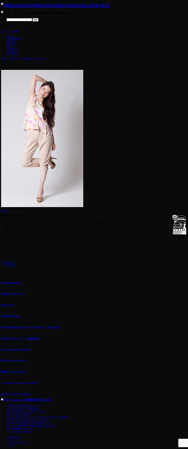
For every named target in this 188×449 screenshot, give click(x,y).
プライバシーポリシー (18, 442)
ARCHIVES (12, 53)
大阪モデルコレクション (34, 58)
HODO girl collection (11, 283)
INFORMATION (14, 39)
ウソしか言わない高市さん (20, 431)
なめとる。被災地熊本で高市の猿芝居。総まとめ (31, 426)
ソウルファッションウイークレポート (20, 383)
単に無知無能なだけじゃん (20, 428)
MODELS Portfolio (11, 316)
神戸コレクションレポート (14, 360)
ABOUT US (12, 48)
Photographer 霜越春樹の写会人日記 (30, 399)
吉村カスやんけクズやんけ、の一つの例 (26, 420)
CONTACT (12, 51)
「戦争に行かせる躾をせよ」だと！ (24, 405)
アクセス (11, 445)
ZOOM (4, 211)
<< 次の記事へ (9, 265)
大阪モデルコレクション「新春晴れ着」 (21, 338)
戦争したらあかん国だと (19, 414)
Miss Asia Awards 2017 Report (15, 349)
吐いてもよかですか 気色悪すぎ (23, 408)
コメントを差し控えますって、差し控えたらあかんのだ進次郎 (37, 417)
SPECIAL (11, 44)
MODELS (11, 41)
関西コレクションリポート (14, 372)
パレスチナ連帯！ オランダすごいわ (26, 411)
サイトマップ (13, 439)
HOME (10, 36)
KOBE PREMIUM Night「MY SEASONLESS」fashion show (30, 327)
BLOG (10, 46)
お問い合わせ (13, 436)
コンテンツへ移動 (10, 31)
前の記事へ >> (9, 262)
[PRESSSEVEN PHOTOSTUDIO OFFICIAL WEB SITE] (55, 5)
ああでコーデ (7, 305)
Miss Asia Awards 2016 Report (15, 394)
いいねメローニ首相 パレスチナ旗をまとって (29, 423)
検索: (3, 19)
